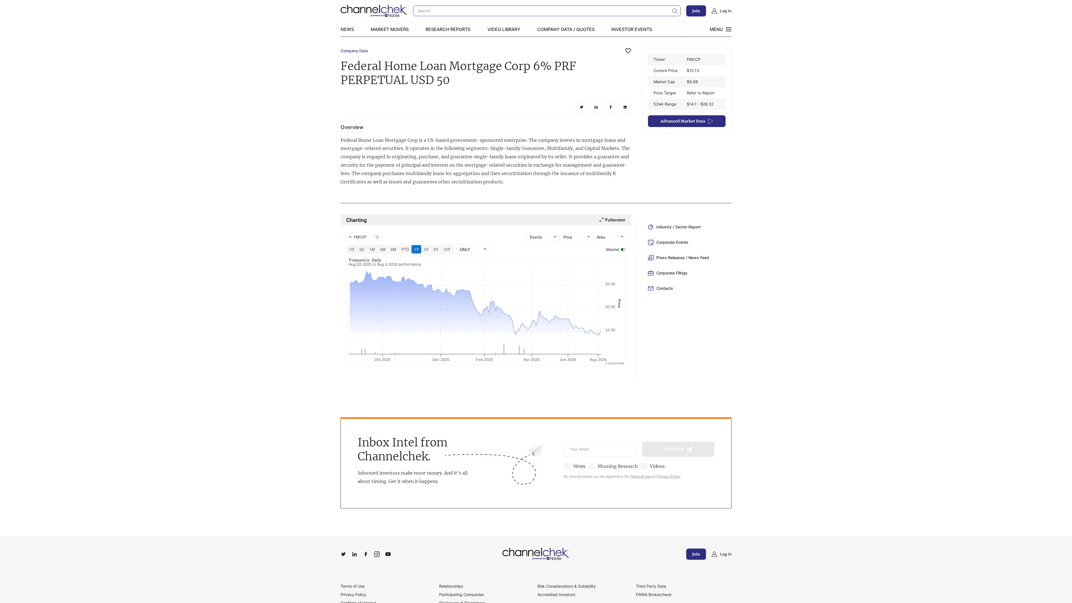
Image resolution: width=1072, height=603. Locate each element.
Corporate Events (672, 242)
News (347, 29)
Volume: (613, 249)
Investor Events (631, 29)
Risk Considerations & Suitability (566, 586)
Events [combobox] (536, 237)
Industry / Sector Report (678, 226)
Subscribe (674, 448)
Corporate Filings (672, 273)
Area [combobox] (601, 237)
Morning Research (618, 466)
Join (696, 10)
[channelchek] (536, 554)
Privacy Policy (669, 476)
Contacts (664, 288)
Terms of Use (640, 476)
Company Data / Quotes (566, 29)
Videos (657, 466)
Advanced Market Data (683, 121)
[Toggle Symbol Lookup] (377, 237)
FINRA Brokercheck (654, 594)
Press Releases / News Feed (682, 257)
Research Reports (447, 29)
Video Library (503, 29)
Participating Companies (461, 594)
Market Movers (390, 29)
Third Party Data (651, 586)
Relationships (451, 586)
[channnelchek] (374, 11)
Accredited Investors (556, 594)
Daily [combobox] (465, 249)
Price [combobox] (567, 237)
